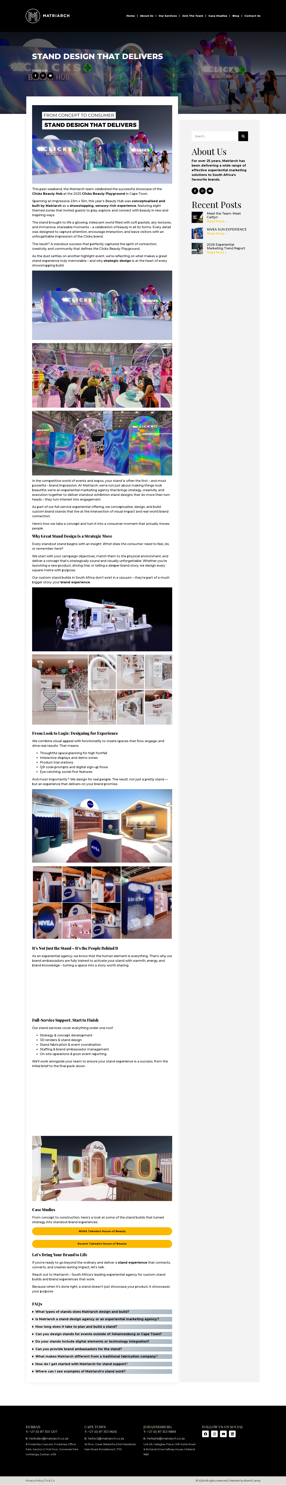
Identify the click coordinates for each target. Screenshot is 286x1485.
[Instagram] (43, 75)
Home (130, 15)
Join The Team (192, 15)
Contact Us (252, 15)
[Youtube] (50, 75)
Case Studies (217, 15)
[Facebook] (205, 1434)
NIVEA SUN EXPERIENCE (227, 229)
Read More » (217, 221)
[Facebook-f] (35, 75)
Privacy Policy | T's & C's (40, 1480)
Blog (235, 15)
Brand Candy (252, 1480)
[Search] (243, 136)
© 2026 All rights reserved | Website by (220, 1480)
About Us (146, 15)
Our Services (168, 15)
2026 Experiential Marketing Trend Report (226, 246)
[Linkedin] (232, 1434)
